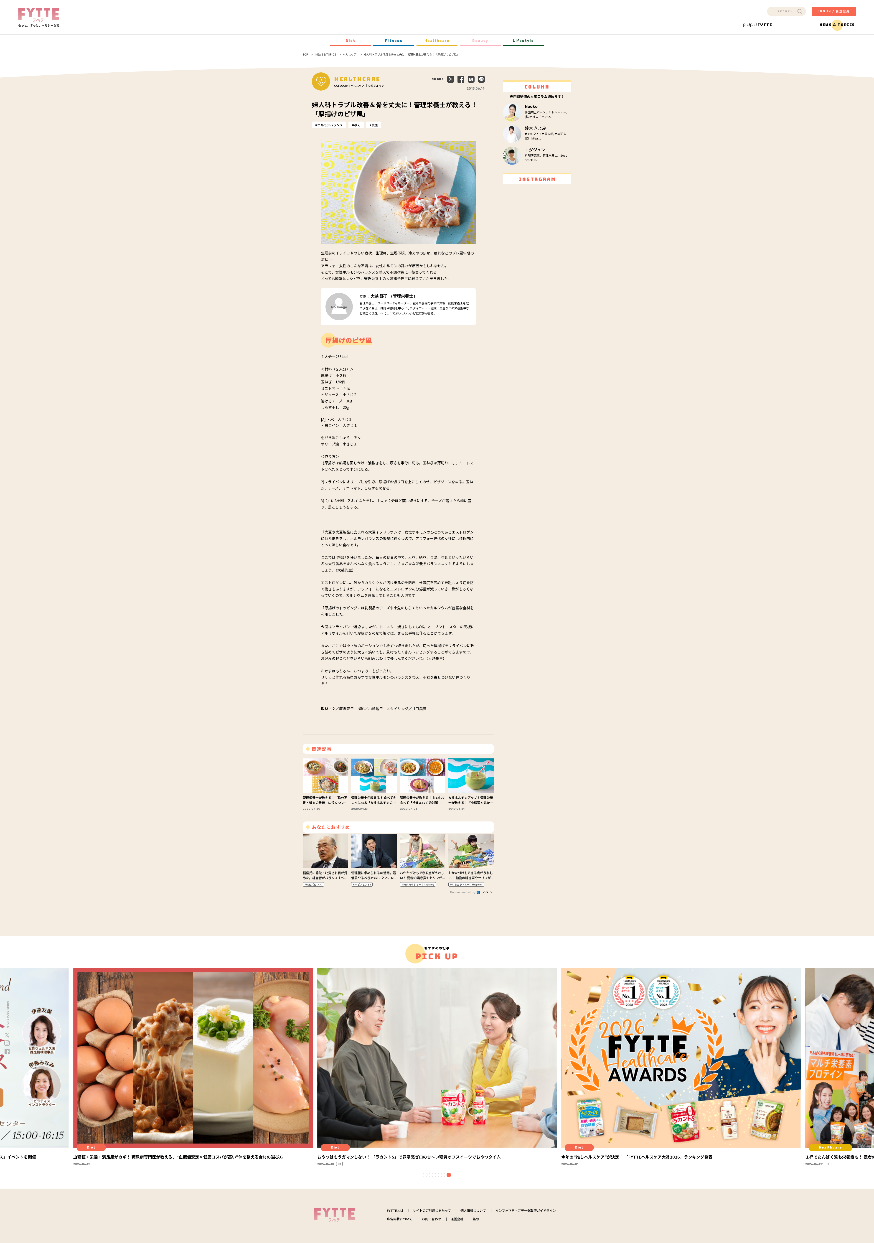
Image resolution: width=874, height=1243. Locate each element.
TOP (305, 54)
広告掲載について (399, 1219)
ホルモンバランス (330, 125)
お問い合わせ (431, 1219)
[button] (425, 1175)
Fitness (393, 41)
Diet (351, 41)
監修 (476, 1219)
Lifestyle (523, 41)
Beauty (480, 41)
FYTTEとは (395, 1210)
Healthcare (437, 41)
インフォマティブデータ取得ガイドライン (525, 1210)
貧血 (374, 125)
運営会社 (457, 1219)
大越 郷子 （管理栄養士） (394, 296)
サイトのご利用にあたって (432, 1210)
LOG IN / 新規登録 (834, 11)
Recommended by (463, 892)
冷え (357, 125)
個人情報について (473, 1210)
